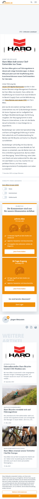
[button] (19, 495)
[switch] (4, 188)
